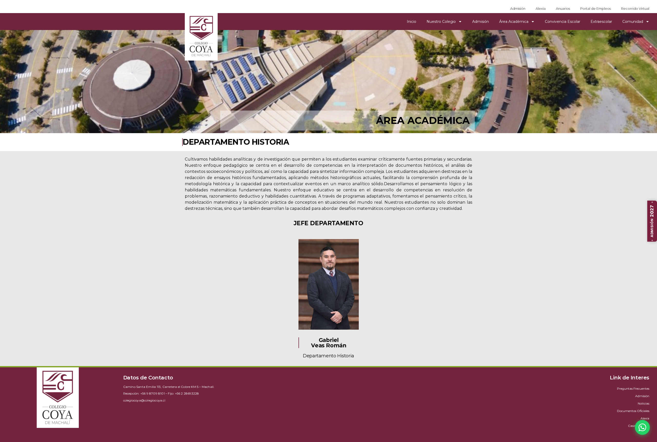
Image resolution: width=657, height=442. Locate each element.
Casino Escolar (638, 426)
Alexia (541, 8)
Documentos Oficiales (633, 411)
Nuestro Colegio (441, 21)
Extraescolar (601, 21)
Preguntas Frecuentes (633, 388)
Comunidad (632, 21)
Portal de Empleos (595, 8)
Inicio (411, 21)
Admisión (517, 8)
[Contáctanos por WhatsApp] (642, 427)
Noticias (643, 403)
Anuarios (563, 8)
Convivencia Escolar (562, 21)
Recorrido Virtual (635, 8)
